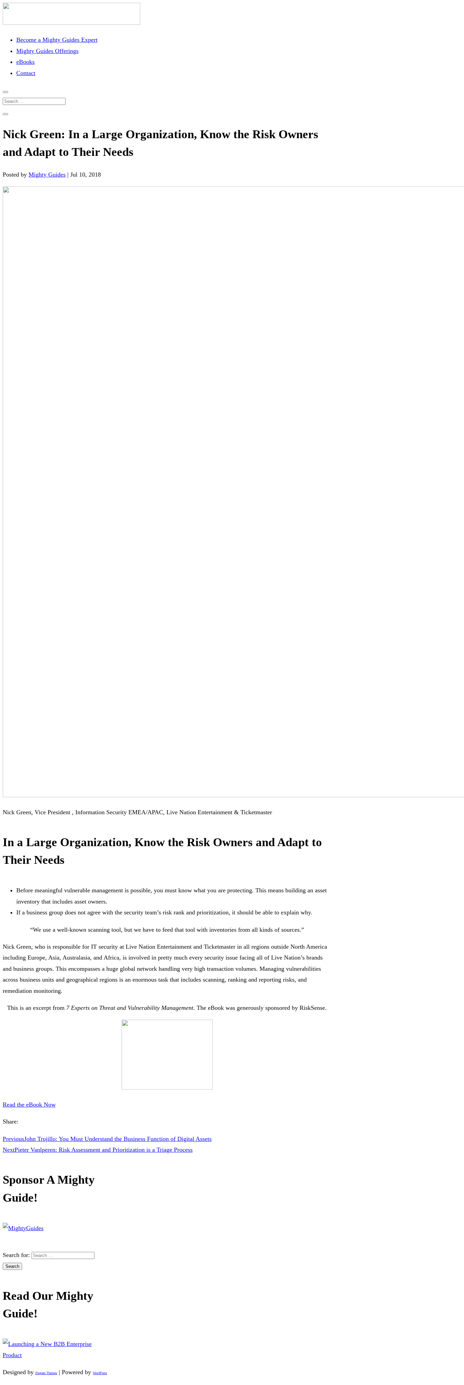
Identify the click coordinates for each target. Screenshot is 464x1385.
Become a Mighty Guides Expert (56, 39)
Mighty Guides (47, 174)
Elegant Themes (46, 1373)
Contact (25, 73)
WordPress (100, 1373)
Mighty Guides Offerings (47, 51)
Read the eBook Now (29, 1104)
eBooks (25, 61)
